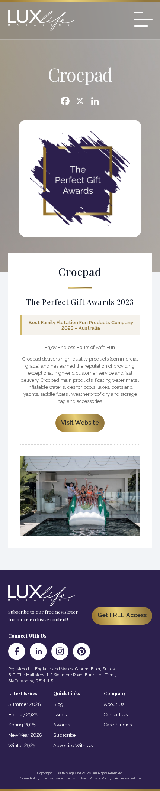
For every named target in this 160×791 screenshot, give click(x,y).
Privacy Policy (100, 778)
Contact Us (116, 714)
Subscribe (64, 735)
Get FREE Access (122, 615)
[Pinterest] (81, 651)
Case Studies (118, 724)
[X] (80, 102)
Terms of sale (53, 778)
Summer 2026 (24, 704)
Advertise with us (128, 778)
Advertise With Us (73, 745)
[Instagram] (59, 651)
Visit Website (80, 422)
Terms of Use (76, 778)
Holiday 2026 (23, 714)
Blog (58, 704)
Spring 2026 (22, 724)
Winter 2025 (21, 745)
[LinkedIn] (38, 651)
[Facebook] (65, 102)
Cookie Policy (29, 778)
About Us (114, 704)
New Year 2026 (25, 735)
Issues (60, 714)
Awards (61, 724)
